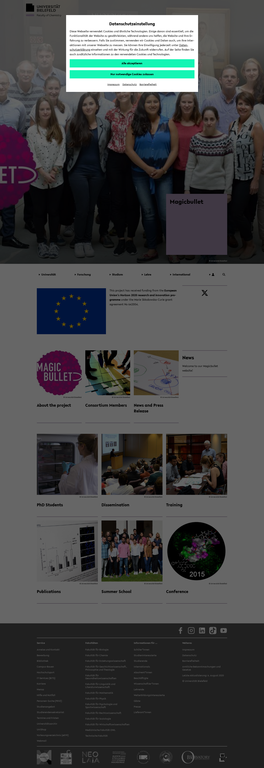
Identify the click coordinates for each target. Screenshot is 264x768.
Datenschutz (129, 84)
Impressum (113, 84)
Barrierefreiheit (148, 84)
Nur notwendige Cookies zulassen (132, 74)
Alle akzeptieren (132, 63)
